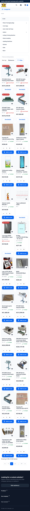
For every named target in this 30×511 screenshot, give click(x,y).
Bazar (4, 50)
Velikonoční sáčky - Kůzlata (7, 171)
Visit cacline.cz (15, 485)
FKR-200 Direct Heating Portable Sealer (21, 374)
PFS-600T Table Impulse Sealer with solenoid (7, 109)
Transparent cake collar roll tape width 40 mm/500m (7, 441)
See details (8, 89)
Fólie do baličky (7, 38)
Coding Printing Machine (9, 35)
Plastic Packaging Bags (8, 22)
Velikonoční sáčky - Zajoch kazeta (21, 138)
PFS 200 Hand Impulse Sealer (20, 108)
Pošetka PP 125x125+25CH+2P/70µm (22, 407)
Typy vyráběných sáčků (21, 203)
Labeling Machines (7, 41)
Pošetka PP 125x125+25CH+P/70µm (8, 138)
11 (21, 463)
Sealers (4, 32)
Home (3, 18)
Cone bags (5, 26)
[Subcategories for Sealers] (26, 32)
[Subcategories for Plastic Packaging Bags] (26, 22)
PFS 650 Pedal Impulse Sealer (20, 306)
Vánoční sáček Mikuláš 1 (6, 203)
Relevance (11, 60)
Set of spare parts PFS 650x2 (7, 306)
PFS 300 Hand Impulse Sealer (6, 407)
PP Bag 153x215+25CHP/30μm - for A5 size (22, 237)
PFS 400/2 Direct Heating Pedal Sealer (8, 373)
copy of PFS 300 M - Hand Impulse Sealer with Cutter (8, 273)
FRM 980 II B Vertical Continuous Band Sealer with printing (22, 340)
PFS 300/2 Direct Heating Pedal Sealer (8, 79)
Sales (4, 47)
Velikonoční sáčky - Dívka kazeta (21, 440)
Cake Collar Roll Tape (8, 29)
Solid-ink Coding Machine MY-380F (7, 339)
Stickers (5, 44)
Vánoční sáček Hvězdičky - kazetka (21, 171)
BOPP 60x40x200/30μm (21, 272)
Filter (19, 60)
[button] (16, 5)
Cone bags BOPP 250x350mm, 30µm (7, 236)
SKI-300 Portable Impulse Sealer (20, 79)
